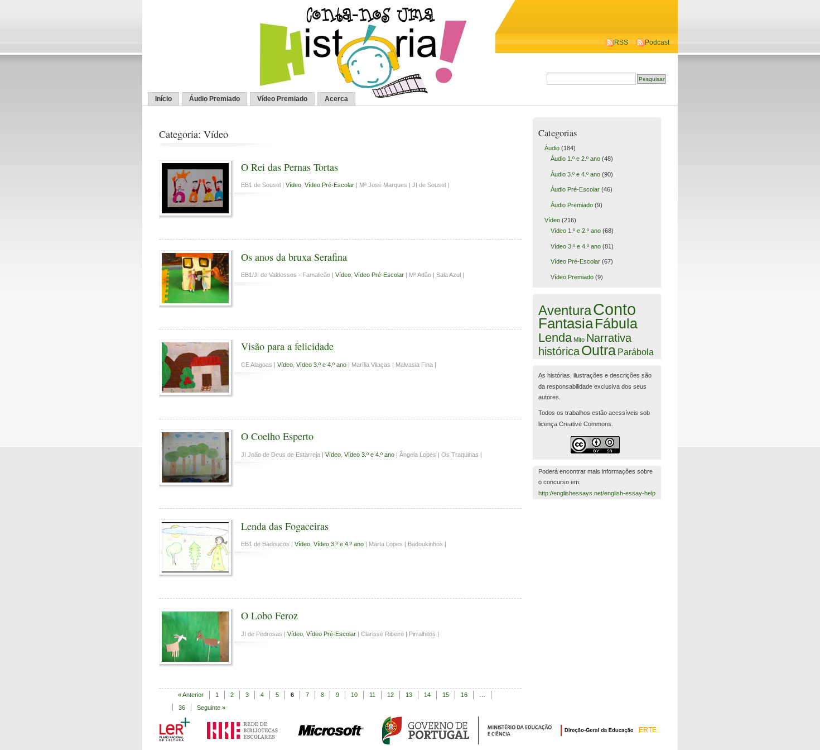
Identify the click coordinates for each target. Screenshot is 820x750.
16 (464, 694)
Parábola (636, 352)
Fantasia (565, 323)
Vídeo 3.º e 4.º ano (321, 364)
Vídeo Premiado (282, 99)
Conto (614, 309)
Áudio (551, 148)
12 (390, 694)
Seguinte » (211, 707)
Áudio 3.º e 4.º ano (575, 174)
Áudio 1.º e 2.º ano (575, 158)
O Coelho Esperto (277, 436)
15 (445, 694)
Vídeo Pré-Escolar (329, 184)
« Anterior (191, 694)
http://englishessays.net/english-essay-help (596, 493)
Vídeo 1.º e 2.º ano (576, 230)
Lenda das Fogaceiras (285, 526)
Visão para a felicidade (287, 346)
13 (409, 694)
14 (427, 694)
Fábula (616, 323)
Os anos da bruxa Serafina (294, 257)
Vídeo (293, 184)
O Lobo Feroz (269, 615)
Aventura (564, 310)
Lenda (555, 338)
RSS (621, 42)
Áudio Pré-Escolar (575, 189)
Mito (579, 339)
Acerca (336, 99)
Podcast (657, 42)
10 (354, 694)
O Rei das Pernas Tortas (289, 167)
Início (163, 99)
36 (182, 707)
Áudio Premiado (214, 99)
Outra (598, 350)
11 (372, 694)
